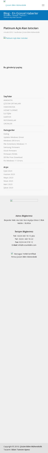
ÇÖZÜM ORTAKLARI (12, 103)
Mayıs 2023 (8, 177)
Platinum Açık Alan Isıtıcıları (21, 28)
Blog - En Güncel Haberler (21, 13)
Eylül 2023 (8, 171)
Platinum (23, 15)
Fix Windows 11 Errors (13, 160)
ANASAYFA (8, 100)
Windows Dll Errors (12, 140)
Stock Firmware (10, 150)
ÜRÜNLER (8, 123)
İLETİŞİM (7, 113)
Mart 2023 (8, 184)
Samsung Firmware (12, 147)
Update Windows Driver (14, 137)
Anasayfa (15, 15)
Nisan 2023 (8, 181)
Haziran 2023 (9, 174)
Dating (6, 134)
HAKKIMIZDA (9, 107)
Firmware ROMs (10, 154)
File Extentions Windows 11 (15, 144)
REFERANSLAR (10, 120)
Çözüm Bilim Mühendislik (31, 32)
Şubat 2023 (8, 187)
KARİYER (7, 117)
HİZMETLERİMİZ (11, 110)
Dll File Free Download (13, 157)
